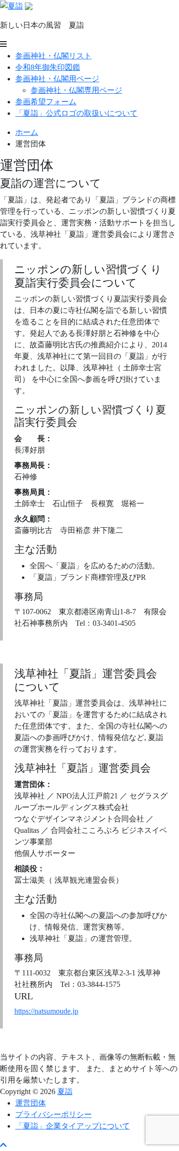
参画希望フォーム (45, 102)
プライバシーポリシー (53, 1114)
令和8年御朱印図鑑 (47, 67)
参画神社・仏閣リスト (53, 56)
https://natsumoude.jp (46, 1011)
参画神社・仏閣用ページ (57, 79)
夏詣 (65, 1091)
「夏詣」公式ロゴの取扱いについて (76, 113)
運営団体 (30, 1103)
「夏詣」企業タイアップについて (72, 1126)
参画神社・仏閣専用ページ (76, 90)
